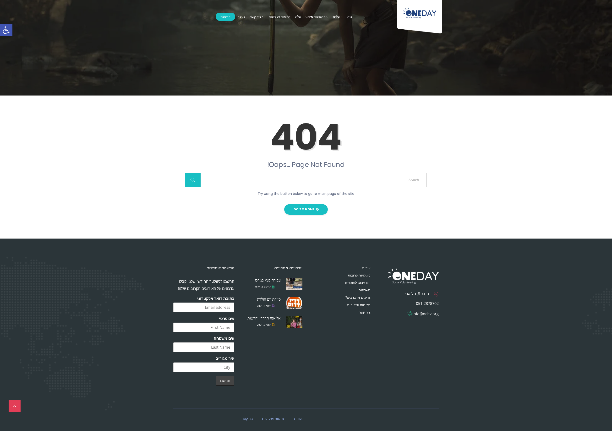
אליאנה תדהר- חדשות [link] (264, 318)
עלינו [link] (336, 16)
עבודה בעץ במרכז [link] (268, 280)
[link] (6, 30)
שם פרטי (226, 318)
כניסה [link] (241, 16)
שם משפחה (224, 338)
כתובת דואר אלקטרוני (215, 298)
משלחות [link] (365, 290)
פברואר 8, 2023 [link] (263, 287)
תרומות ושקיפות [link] (279, 16)
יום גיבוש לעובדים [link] (358, 282)
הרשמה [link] (225, 16)
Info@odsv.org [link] (426, 313)
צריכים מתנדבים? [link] (358, 297)
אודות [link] (366, 268)
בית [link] (349, 16)
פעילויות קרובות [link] (359, 275)
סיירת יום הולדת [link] (269, 299)
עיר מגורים (224, 358)
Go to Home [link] (304, 209)
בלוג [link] (298, 16)
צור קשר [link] (255, 16)
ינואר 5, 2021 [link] (264, 306)
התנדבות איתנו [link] (315, 16)
